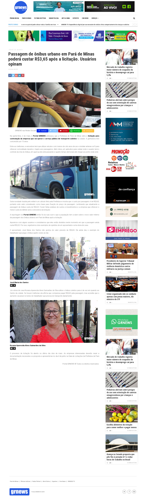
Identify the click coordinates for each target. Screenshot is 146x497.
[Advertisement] (54, 382)
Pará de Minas (26, 18)
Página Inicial (14, 18)
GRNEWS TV (71, 481)
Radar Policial (54, 18)
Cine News (85, 18)
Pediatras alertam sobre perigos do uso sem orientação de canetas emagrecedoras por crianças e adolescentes (121, 103)
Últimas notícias (40, 18)
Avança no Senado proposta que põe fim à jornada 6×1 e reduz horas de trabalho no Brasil (120, 457)
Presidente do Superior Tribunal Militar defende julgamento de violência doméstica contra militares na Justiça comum (120, 264)
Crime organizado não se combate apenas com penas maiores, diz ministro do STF (121, 296)
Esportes (76, 18)
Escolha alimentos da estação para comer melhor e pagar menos (122, 426)
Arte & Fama (66, 18)
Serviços (94, 18)
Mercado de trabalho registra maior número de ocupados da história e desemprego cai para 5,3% (120, 71)
